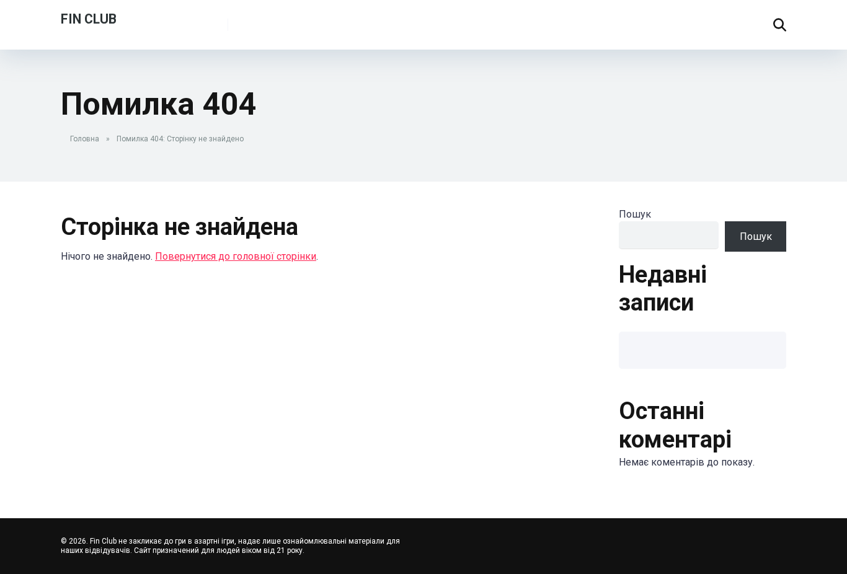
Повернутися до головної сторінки (235, 256)
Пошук (635, 214)
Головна (84, 139)
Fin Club (89, 18)
